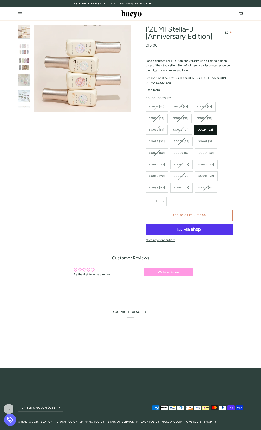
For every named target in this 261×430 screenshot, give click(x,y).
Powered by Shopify (200, 421)
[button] (130, 381)
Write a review (169, 272)
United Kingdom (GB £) (39, 407)
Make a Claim (171, 421)
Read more (153, 90)
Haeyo (26, 421)
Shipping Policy (91, 421)
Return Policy (66, 421)
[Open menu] (24, 13)
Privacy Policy (147, 421)
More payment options (160, 240)
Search (47, 421)
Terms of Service (120, 421)
